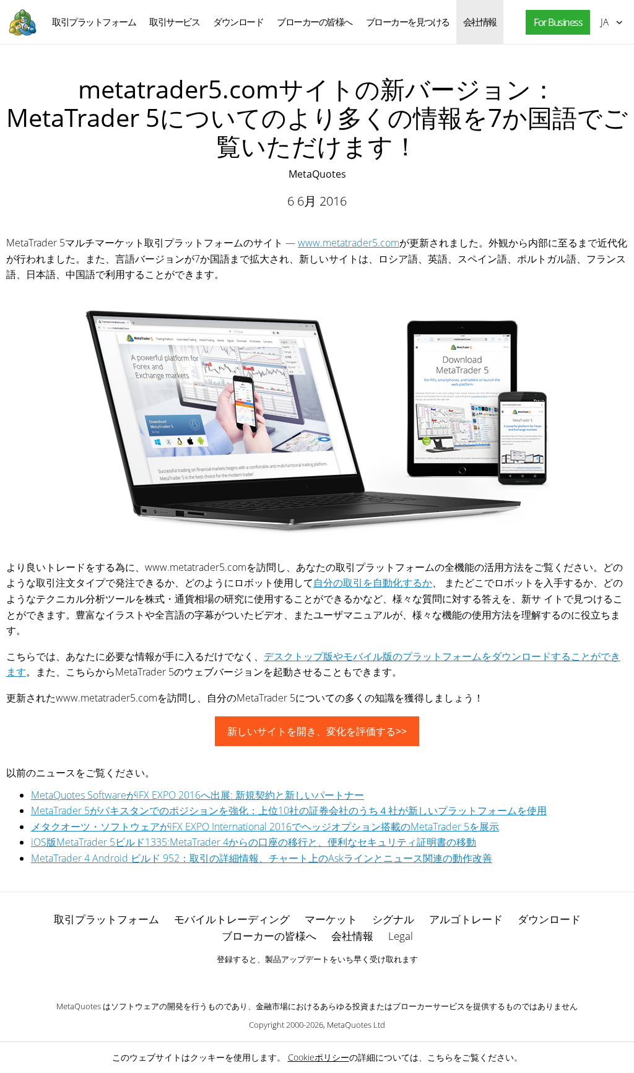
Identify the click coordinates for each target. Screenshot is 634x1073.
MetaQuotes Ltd (356, 1024)
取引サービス (174, 21)
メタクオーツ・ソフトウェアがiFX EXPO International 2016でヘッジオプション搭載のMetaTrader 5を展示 (265, 826)
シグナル (393, 919)
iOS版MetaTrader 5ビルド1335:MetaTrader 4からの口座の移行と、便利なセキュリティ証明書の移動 (253, 842)
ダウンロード (238, 21)
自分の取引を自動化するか (372, 582)
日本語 (602, 21)
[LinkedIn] (317, 980)
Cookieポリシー (318, 1057)
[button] (555, 22)
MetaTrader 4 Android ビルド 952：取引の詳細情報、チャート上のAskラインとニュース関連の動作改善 (261, 858)
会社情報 (480, 21)
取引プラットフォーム (94, 21)
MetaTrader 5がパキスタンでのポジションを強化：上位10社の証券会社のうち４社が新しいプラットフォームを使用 (289, 810)
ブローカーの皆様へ (314, 21)
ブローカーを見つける (407, 21)
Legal (400, 936)
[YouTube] (336, 980)
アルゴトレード (466, 919)
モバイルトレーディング (232, 919)
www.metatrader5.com (348, 243)
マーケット (331, 919)
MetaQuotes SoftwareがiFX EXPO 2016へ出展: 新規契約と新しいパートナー (197, 795)
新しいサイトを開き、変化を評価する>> (317, 731)
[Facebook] (297, 980)
